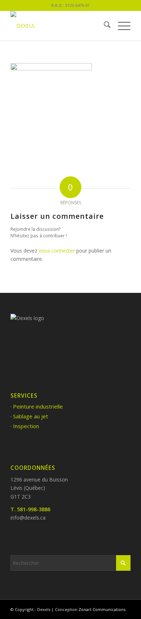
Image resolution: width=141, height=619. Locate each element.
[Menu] (121, 25)
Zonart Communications (101, 609)
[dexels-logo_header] (58, 25)
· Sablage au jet (29, 416)
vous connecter (57, 250)
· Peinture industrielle (36, 406)
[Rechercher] (104, 25)
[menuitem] (104, 25)
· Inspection (24, 426)
